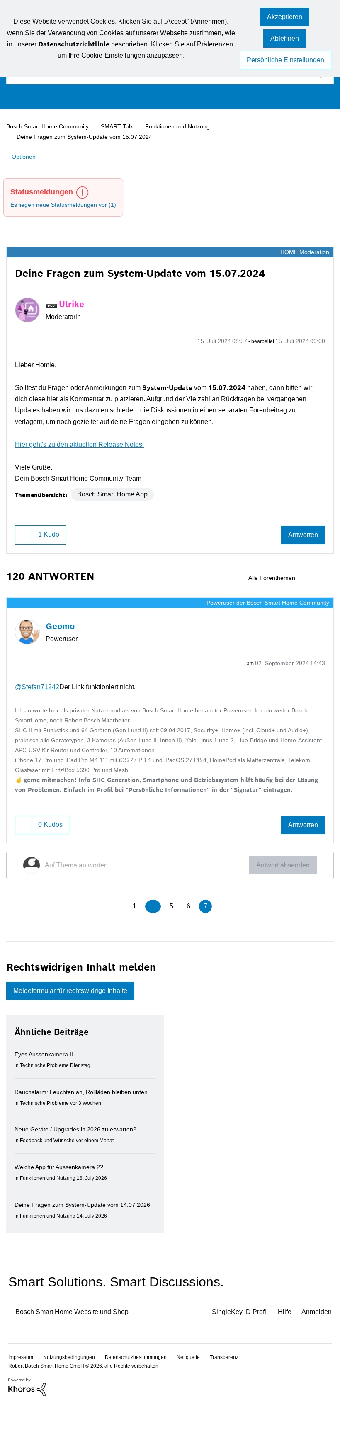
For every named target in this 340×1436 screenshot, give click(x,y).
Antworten (301, 533)
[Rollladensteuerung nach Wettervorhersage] (312, 576)
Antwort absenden (280, 865)
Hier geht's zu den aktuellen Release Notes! (85, 442)
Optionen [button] (25, 156)
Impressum (21, 1388)
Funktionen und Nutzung (185, 126)
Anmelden (315, 1343)
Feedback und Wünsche (50, 1152)
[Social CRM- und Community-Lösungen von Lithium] (27, 1418)
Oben (319, 1387)
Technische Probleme (47, 1066)
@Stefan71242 (39, 684)
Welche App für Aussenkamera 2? (63, 1178)
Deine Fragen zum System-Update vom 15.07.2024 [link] (87, 136)
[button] (285, 17)
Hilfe (281, 1343)
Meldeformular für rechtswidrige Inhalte (78, 991)
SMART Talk (124, 126)
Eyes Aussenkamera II (45, 1055)
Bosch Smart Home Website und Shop (79, 1343)
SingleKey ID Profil (233, 1343)
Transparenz (238, 1388)
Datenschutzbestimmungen (143, 1388)
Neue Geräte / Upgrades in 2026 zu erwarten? (81, 1141)
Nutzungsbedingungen (73, 1388)
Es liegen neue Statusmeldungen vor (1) (67, 204)
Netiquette (200, 1388)
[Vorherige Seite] (116, 906)
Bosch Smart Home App (116, 492)
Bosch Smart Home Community (51, 126)
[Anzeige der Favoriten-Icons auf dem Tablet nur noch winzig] (326, 576)
